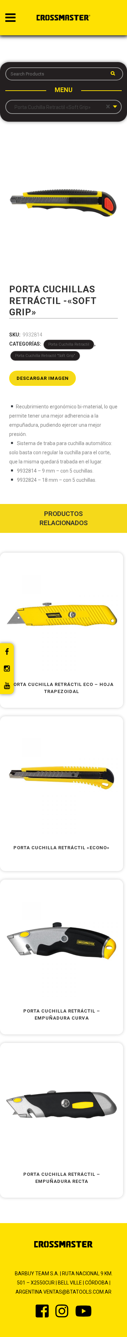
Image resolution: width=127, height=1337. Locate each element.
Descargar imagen (43, 378)
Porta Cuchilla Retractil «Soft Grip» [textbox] (60, 106)
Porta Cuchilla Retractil (68, 344)
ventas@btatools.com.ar (77, 1292)
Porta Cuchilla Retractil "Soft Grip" (45, 355)
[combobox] (63, 107)
